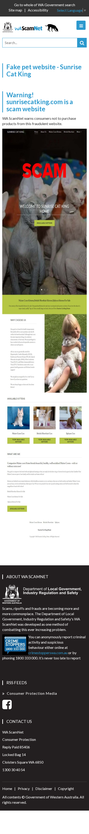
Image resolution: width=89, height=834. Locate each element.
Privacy (24, 788)
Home (7, 788)
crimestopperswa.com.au (48, 652)
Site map (15, 10)
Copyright (66, 788)
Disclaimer (43, 788)
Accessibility (38, 10)
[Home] (31, 26)
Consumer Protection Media (32, 693)
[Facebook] (7, 707)
